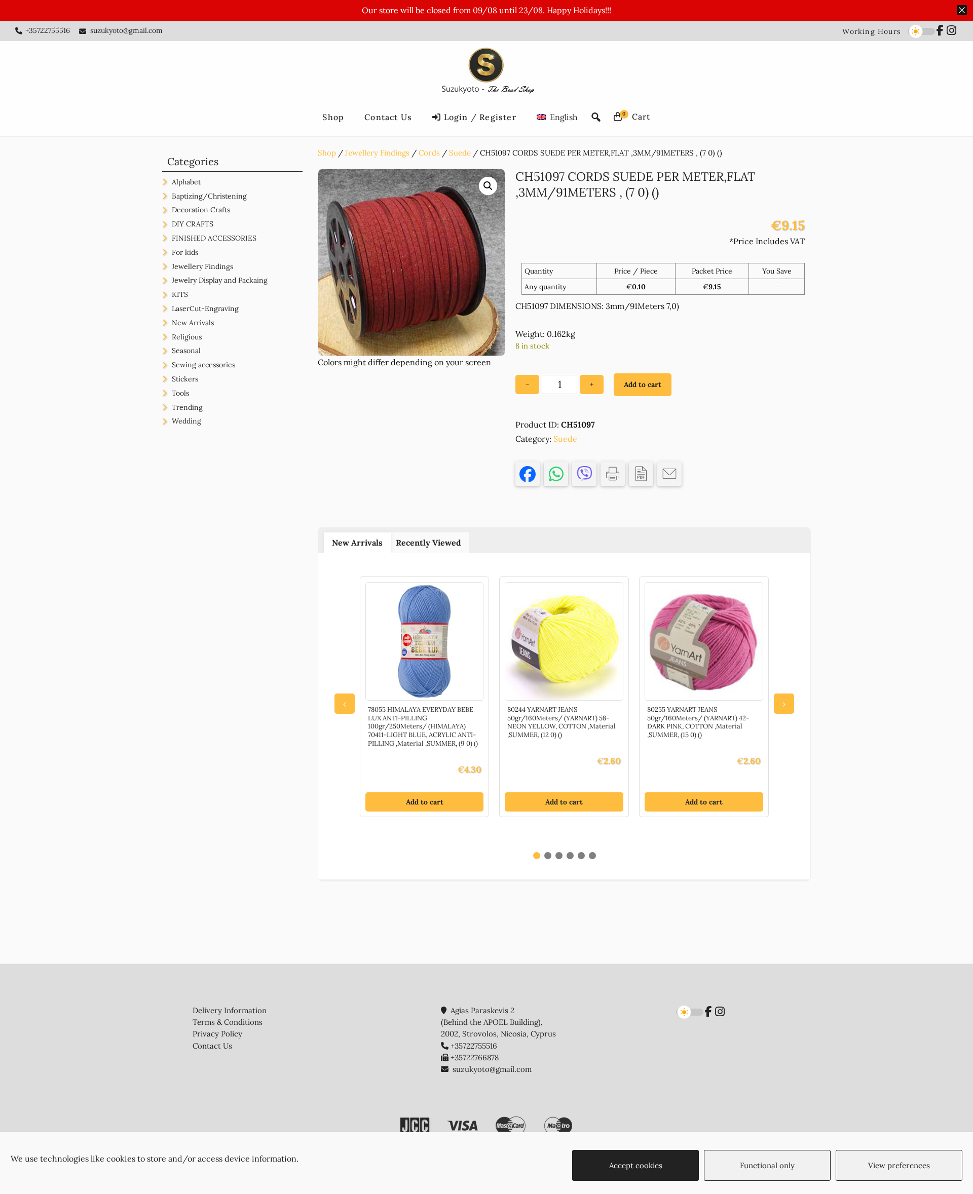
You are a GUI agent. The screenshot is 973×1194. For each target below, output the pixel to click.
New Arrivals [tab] (357, 542)
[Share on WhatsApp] (556, 473)
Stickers (185, 378)
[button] (488, 186)
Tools (180, 393)
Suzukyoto (487, 72)
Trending (187, 407)
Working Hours (871, 31)
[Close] (962, 10)
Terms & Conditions (228, 1022)
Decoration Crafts (201, 209)
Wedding (186, 421)
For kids (185, 252)
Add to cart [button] (424, 801)
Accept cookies (635, 1165)
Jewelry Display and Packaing (220, 280)
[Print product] (613, 473)
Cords (429, 153)
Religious (187, 336)
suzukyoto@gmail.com (126, 30)
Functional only (767, 1165)
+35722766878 (475, 1057)
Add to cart (642, 384)
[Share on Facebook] (527, 473)
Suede (460, 153)
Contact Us (212, 1046)
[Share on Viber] (584, 473)
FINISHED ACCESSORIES (214, 238)
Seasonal (186, 350)
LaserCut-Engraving (205, 308)
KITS (180, 294)
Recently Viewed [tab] (428, 542)
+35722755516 (47, 30)
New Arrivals (193, 322)
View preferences (899, 1165)
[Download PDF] (641, 473)
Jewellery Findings (377, 153)
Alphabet (186, 181)
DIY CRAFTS (192, 223)
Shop (327, 153)
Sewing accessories (203, 364)
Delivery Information (230, 1010)
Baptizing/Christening (209, 196)
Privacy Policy (217, 1033)
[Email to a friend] (669, 473)
